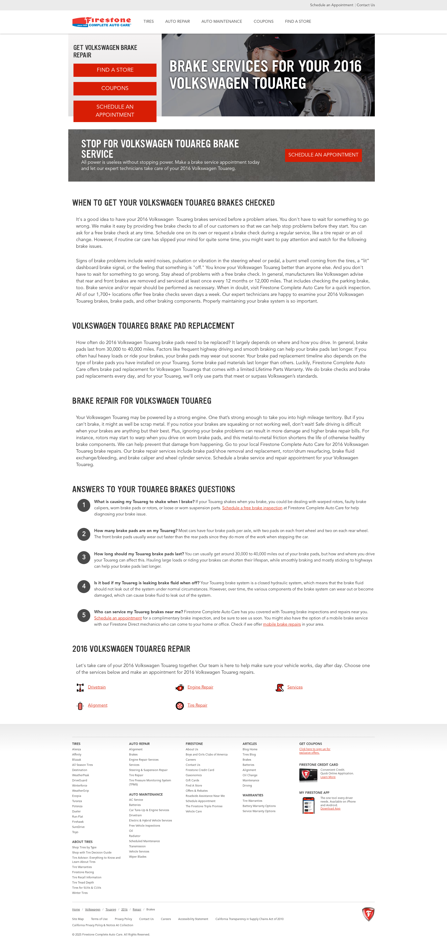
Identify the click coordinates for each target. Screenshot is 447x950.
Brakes (133, 754)
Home (76, 909)
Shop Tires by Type (84, 847)
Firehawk (78, 822)
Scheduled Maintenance (144, 841)
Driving (247, 785)
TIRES (149, 22)
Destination (79, 770)
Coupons (115, 88)
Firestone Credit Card (200, 770)
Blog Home (250, 749)
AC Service (136, 800)
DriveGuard (79, 780)
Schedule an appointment (118, 618)
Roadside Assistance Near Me (205, 796)
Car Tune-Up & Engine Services (149, 810)
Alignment (136, 749)
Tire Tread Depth (83, 882)
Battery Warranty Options (259, 806)
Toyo (75, 832)
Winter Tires (80, 893)
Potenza (77, 806)
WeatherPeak (80, 775)
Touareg (111, 909)
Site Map (78, 919)
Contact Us (366, 5)
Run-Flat (77, 817)
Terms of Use (99, 919)
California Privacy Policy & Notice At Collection (102, 925)
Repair (137, 909)
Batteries (135, 805)
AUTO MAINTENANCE (222, 22)
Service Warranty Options (259, 811)
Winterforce (79, 785)
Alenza (76, 749)
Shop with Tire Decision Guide (91, 852)
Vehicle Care (194, 811)
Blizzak (76, 760)
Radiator (134, 836)
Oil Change (250, 775)
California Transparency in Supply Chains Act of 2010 (249, 919)
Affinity (76, 754)
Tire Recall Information (86, 877)
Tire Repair (136, 775)
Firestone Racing (83, 872)
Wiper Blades (137, 857)
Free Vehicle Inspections (144, 826)
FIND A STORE (298, 22)
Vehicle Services (139, 851)
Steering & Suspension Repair (148, 770)
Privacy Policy (123, 919)
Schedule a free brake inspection (252, 508)
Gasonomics (194, 775)
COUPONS (263, 22)
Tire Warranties (82, 867)
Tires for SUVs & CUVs (86, 888)
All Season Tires (82, 765)
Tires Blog (249, 754)
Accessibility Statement (193, 919)
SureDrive (78, 827)
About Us (192, 749)
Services (134, 765)
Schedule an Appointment (332, 5)
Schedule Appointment (200, 801)
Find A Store (115, 70)
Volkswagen (92, 909)
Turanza (77, 801)
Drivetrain (135, 815)
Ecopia (76, 796)
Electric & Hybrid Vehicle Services (150, 820)
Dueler (76, 811)
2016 (124, 909)
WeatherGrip (80, 791)
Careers (191, 760)
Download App (330, 808)
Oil (131, 831)
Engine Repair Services (144, 760)
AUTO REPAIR (177, 22)
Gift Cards (192, 780)
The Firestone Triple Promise (204, 806)
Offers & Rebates (197, 791)
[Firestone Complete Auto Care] (101, 22)
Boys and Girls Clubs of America (207, 754)
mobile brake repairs (282, 625)
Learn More (328, 777)
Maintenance (251, 780)
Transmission (137, 846)
